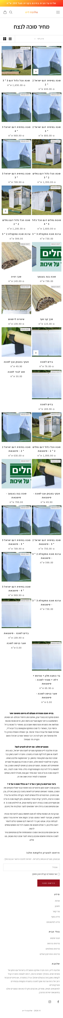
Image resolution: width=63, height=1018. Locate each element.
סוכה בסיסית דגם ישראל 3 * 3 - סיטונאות (16, 542)
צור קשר (56, 911)
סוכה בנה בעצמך (46, 276)
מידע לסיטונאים (53, 922)
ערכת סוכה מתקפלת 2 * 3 (16, 233)
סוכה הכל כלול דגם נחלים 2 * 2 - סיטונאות (47, 448)
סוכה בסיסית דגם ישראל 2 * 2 (46, 82)
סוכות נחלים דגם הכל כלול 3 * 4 (46, 222)
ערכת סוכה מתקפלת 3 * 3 (46, 233)
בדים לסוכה (46, 361)
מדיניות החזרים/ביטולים (50, 954)
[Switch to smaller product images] (4, 38)
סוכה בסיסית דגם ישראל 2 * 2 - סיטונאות (16, 448)
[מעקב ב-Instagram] (49, 1001)
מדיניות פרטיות (53, 943)
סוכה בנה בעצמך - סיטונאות (16, 495)
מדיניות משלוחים (53, 948)
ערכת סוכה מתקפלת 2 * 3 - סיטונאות (46, 555)
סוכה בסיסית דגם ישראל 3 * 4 (16, 128)
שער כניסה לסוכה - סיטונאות (46, 695)
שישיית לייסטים (16, 319)
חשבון (57, 906)
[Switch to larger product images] (10, 38)
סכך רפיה (16, 276)
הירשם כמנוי (48, 883)
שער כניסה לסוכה (16, 643)
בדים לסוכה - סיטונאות (16, 633)
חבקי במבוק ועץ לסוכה (16, 361)
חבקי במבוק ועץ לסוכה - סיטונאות (46, 495)
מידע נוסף (55, 916)
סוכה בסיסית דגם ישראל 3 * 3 (16, 175)
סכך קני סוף (46, 319)
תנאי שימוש (55, 938)
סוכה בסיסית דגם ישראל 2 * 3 (46, 128)
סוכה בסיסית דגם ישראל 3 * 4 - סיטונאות (16, 588)
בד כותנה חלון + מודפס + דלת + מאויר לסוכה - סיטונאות (46, 679)
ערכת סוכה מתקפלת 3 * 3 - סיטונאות (46, 602)
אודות (57, 900)
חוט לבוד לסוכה (16, 371)
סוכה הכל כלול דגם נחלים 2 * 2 (16, 222)
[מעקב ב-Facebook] (58, 1001)
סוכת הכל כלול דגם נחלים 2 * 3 (47, 175)
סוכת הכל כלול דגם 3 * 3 (16, 80)
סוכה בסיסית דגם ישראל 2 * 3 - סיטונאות (46, 542)
